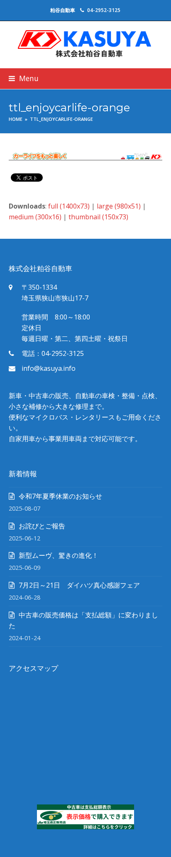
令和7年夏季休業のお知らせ (60, 496)
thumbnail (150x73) (98, 216)
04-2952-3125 (103, 10)
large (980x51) (119, 206)
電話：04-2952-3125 (53, 353)
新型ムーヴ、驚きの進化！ (58, 555)
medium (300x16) (35, 216)
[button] (24, 78)
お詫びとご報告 (42, 526)
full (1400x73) (69, 206)
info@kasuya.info (49, 368)
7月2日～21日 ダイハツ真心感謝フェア (79, 585)
